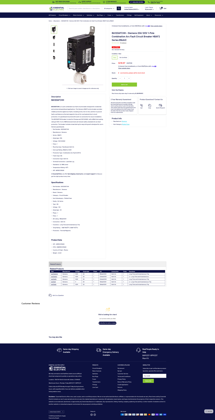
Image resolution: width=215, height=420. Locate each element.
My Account (121, 368)
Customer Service (123, 373)
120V (76, 274)
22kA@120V (103, 276)
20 (83, 274)
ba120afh (54, 279)
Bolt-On (114, 274)
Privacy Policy (122, 379)
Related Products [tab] (55, 264)
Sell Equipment (138, 15)
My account (148, 9)
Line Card (95, 387)
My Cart (120, 371)
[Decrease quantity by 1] (120, 78)
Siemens (124, 121)
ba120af (53, 282)
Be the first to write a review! (107, 323)
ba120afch (54, 276)
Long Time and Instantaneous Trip (139, 274)
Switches (89, 15)
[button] (160, 8)
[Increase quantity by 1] (129, 78)
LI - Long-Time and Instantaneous (139, 276)
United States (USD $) (55, 411)
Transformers (120, 15)
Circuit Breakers (63, 15)
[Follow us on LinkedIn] (95, 415)
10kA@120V (103, 282)
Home (50, 21)
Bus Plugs (100, 15)
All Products (52, 15)
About (148, 15)
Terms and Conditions (124, 376)
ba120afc (53, 284)
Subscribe (148, 381)
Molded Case (126, 124)
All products (56, 21)
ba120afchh (54, 274)
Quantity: (114, 78)
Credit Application (123, 384)
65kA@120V (103, 274)
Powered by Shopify (54, 418)
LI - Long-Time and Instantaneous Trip (140, 282)
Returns (120, 387)
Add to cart (124, 84)
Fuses (109, 15)
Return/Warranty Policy (124, 382)
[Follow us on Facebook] (91, 415)
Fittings (129, 15)
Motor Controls (77, 15)
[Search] (119, 8)
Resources (158, 15)
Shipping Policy (122, 390)
